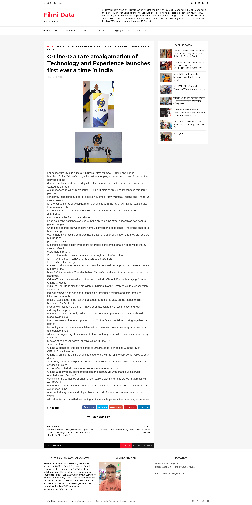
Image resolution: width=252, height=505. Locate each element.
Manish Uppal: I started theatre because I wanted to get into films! (189, 77)
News (58, 30)
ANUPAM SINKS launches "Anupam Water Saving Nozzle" (189, 87)
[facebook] (195, 3)
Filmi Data (59, 14)
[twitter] (199, 3)
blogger (126, 445)
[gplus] (203, 3)
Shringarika (179, 133)
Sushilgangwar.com (120, 30)
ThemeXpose (62, 501)
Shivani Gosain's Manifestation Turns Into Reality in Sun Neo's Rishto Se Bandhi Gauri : (189, 53)
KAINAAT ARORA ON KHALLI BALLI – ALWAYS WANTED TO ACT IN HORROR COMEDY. (189, 65)
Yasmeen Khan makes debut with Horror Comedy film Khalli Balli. (189, 124)
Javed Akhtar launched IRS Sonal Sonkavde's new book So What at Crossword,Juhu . (189, 112)
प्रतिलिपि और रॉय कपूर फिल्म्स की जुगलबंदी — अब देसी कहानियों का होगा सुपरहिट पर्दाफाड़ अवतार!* (189, 101)
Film (83, 30)
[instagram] (207, 3)
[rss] (192, 3)
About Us (47, 3)
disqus (136, 445)
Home (46, 30)
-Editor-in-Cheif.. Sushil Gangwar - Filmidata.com (110, 501)
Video (102, 30)
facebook (147, 445)
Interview (71, 30)
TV (92, 30)
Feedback (58, 3)
